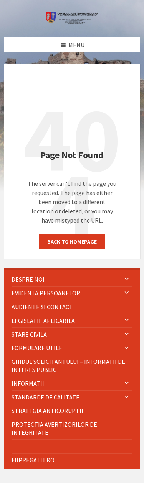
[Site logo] (72, 22)
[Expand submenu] (126, 279)
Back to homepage (72, 241)
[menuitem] (72, 279)
